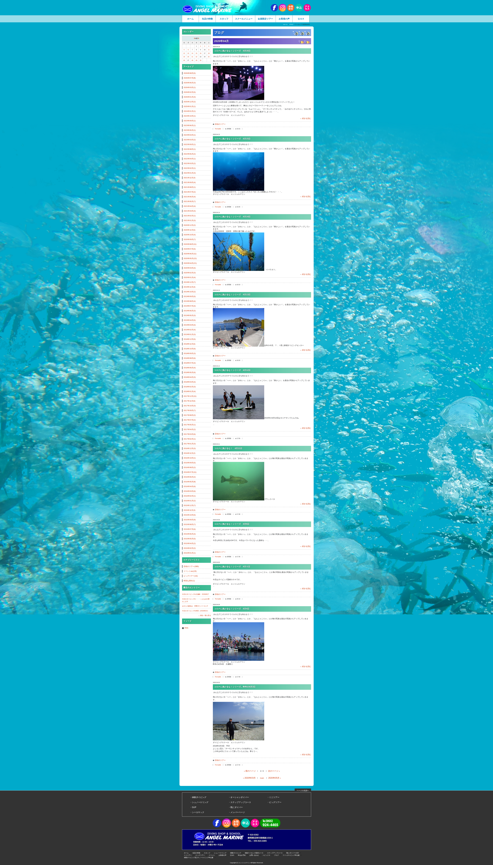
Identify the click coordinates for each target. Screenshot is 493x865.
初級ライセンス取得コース (254, 853)
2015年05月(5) (190, 539)
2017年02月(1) (190, 439)
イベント (212, 855)
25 (209, 57)
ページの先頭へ (303, 791)
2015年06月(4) (190, 534)
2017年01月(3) (190, 444)
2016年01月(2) (190, 501)
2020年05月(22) (190, 258)
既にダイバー (236, 807)
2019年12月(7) (190, 282)
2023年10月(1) (190, 116)
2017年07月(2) (190, 420)
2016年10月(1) (190, 458)
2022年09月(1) (190, 144)
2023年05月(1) (190, 130)
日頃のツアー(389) (191, 566)
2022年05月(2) (190, 154)
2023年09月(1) (190, 121)
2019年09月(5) (190, 296)
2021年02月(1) (190, 216)
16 (200, 53)
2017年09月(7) (190, 410)
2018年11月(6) (189, 344)
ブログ (291, 24)
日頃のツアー (220, 124)
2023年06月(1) (190, 125)
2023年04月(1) (190, 135)
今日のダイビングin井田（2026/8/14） (195, 611)
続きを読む (306, 118)
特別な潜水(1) (189, 581)
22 (196, 57)
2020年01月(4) (190, 277)
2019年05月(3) (190, 315)
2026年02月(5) (190, 92)
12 (184, 53)
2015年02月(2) (190, 548)
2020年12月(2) (190, 225)
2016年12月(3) (190, 448)
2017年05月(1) (190, 425)
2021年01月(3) (190, 220)
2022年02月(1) (190, 168)
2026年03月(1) (190, 87)
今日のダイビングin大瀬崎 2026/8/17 (195, 594)
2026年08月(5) (190, 73)
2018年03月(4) (190, 382)
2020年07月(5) (190, 249)
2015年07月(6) (190, 529)
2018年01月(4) (190, 391)
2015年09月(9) (190, 520)
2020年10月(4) (190, 235)
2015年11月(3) (189, 510)
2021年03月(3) (190, 211)
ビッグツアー (275, 802)
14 (192, 53)
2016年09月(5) (190, 463)
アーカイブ (188, 66)
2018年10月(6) (190, 349)
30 (200, 60)
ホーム (190, 19)
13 (188, 53)
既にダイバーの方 (292, 853)
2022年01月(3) (190, 173)
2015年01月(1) (190, 553)
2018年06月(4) (190, 368)
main (262, 778)
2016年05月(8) (190, 482)
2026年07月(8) (190, 78)
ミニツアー (274, 797)
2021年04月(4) (190, 206)
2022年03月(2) (190, 163)
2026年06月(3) (190, 83)
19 (184, 57)
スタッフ (224, 19)
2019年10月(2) (190, 292)
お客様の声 (284, 19)
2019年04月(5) (190, 320)
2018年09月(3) (190, 353)
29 (196, 60)
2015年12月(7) (190, 505)
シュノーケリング (200, 802)
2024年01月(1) (190, 111)
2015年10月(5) (190, 515)
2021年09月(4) (190, 182)
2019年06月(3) (190, 311)
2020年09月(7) (190, 239)
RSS (186, 628)
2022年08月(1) (190, 149)
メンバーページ (237, 812)
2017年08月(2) (190, 415)
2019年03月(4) (190, 325)
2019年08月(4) (190, 301)
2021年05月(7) (190, 201)
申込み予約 (242, 855)
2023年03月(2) (190, 140)
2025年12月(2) (190, 102)
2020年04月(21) (190, 263)
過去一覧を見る (205, 615)
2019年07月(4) (190, 306)
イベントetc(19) (190, 571)
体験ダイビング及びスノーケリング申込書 (198, 857)
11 (209, 49)
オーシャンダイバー (239, 797)
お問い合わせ (254, 855)
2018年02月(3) (190, 387)
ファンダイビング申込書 (291, 855)
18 (209, 53)
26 (184, 60)
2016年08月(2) (190, 467)
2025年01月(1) (190, 106)
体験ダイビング (199, 797)
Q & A (301, 19)
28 (192, 60)
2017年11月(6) (189, 401)
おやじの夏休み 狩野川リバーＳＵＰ (195, 606)
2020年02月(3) (190, 273)
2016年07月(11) (190, 472)
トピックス (266, 855)
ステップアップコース (240, 802)
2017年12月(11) (190, 396)
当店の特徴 (207, 19)
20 (188, 57)
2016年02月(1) (190, 496)
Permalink (218, 129)
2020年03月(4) (190, 268)
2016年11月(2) (189, 453)
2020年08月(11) (190, 244)
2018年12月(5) (190, 339)
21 (192, 57)
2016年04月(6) (190, 486)
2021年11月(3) (189, 178)
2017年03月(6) (190, 434)
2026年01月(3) (190, 97)
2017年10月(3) (190, 406)
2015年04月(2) (190, 543)
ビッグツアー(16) (191, 576)
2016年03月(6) (190, 491)
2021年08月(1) (190, 187)
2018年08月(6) (190, 358)
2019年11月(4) (189, 287)
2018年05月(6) (190, 372)
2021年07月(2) (190, 192)
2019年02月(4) (190, 330)
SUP (194, 807)
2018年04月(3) (190, 377)
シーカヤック (198, 812)
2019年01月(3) (190, 334)
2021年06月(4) (190, 197)
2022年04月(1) (190, 159)
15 (196, 53)
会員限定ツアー (265, 19)
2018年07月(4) (190, 363)
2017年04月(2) (190, 429)
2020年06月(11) (190, 254)
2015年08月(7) (190, 524)
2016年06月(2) (190, 477)
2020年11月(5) (189, 230)
